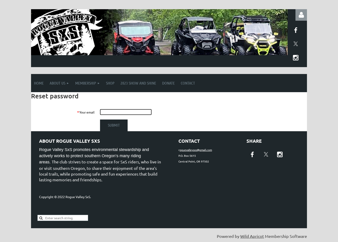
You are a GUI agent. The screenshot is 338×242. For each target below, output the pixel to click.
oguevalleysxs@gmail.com (196, 150)
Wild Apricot (252, 236)
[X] (295, 44)
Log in (301, 15)
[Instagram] (295, 57)
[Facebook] (295, 30)
